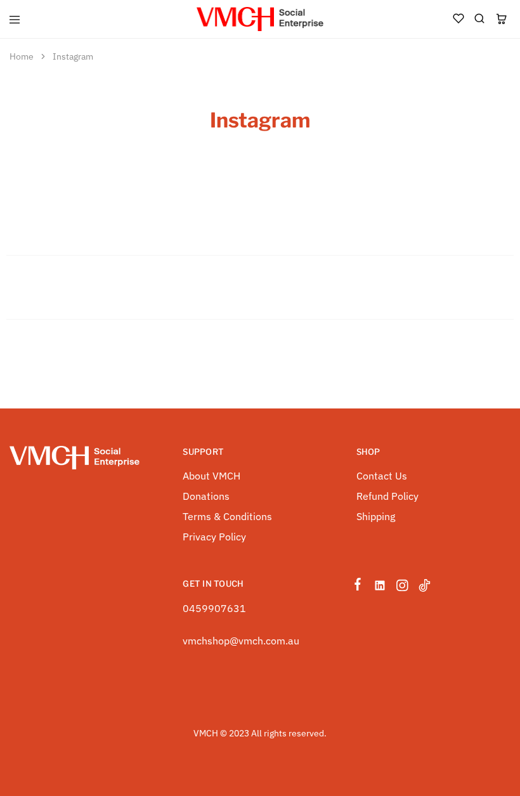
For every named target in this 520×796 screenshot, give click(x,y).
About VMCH (211, 475)
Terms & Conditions (227, 516)
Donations (206, 496)
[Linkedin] (380, 587)
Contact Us (381, 475)
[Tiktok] (422, 587)
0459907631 (214, 608)
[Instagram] (402, 587)
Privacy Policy (214, 536)
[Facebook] (360, 586)
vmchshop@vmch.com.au (241, 640)
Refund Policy (387, 496)
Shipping (375, 516)
